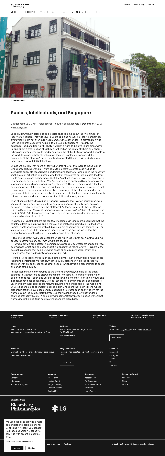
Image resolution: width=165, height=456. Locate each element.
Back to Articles (19, 101)
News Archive (91, 391)
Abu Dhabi (126, 378)
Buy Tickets (116, 338)
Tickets (127, 4)
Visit (13, 12)
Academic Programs (19, 384)
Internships (15, 381)
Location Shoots (55, 388)
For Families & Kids (93, 384)
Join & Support (82, 12)
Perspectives (45, 123)
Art (54, 12)
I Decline (31, 448)
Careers (14, 378)
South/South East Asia (67, 123)
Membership (138, 4)
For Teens (89, 388)
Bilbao (124, 381)
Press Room (53, 378)
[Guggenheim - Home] (20, 6)
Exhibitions (27, 12)
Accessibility (90, 378)
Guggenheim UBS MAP (23, 123)
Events (43, 12)
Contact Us (52, 391)
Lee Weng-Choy (20, 127)
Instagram (113, 355)
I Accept (17, 448)
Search (151, 4)
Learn (64, 12)
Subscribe (67, 362)
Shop (99, 12)
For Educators (91, 381)
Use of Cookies (53, 444)
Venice (125, 384)
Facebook (113, 352)
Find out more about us (21, 355)
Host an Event (54, 381)
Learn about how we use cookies (18, 442)
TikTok (112, 359)
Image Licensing (55, 384)
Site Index (68, 444)
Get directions (66, 335)
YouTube (113, 365)
